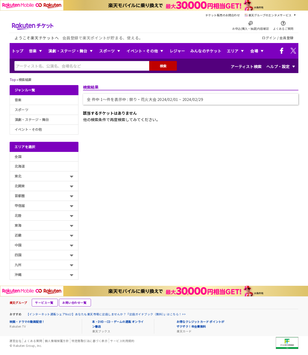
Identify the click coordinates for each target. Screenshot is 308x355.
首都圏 (20, 195)
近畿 (18, 235)
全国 (18, 156)
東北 (18, 176)
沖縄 (18, 274)
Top (13, 79)
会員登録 (286, 37)
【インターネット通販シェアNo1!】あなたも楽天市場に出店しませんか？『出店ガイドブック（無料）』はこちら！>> (106, 314)
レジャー (177, 51)
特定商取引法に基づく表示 (89, 341)
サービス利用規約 (122, 341)
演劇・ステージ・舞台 (67, 51)
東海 (18, 225)
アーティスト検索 (246, 66)
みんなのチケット (206, 51)
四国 (18, 254)
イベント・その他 (142, 51)
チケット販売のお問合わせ (222, 15)
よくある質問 (33, 341)
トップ (18, 51)
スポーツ (107, 51)
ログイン (269, 37)
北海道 (20, 166)
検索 (163, 65)
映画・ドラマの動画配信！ (27, 321)
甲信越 (20, 205)
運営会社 (15, 341)
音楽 (33, 51)
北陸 (18, 215)
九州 (18, 264)
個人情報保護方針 (57, 341)
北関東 (20, 185)
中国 (18, 245)
